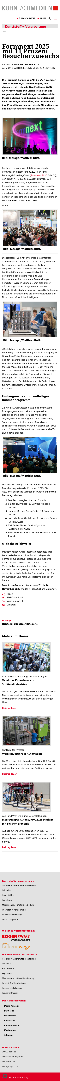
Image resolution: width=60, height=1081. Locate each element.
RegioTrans (7, 900)
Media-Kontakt (11, 1006)
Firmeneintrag (27, 18)
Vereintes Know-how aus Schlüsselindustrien (18, 682)
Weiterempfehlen (16, 601)
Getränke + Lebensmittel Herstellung (19, 885)
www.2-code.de (9, 1052)
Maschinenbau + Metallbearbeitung (18, 905)
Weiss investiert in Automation (22, 754)
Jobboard (8, 1035)
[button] (5, 1076)
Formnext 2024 (39, 176)
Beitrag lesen (9, 708)
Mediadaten (10, 1030)
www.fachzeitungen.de (12, 1056)
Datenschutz (10, 1015)
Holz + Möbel (8, 895)
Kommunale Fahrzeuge (12, 915)
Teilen (10, 594)
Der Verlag (9, 1011)
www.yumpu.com (10, 1066)
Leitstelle (6, 890)
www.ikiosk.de (8, 1061)
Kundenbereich (11, 1025)
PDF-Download (15, 598)
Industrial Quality (10, 919)
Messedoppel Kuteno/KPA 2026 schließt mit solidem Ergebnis (27, 822)
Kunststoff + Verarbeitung (14, 910)
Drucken (11, 605)
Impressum (9, 1020)
